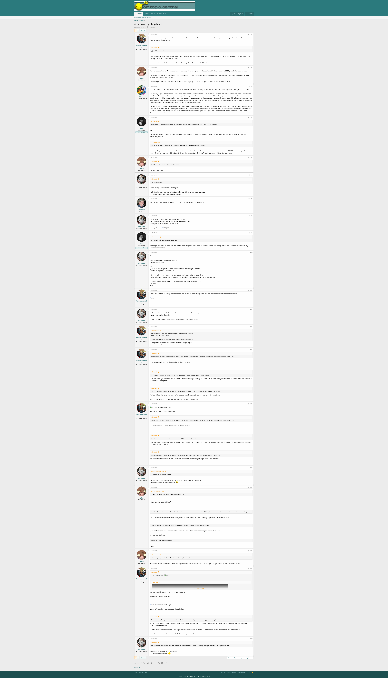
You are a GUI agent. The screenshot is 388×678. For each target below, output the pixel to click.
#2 (252, 67)
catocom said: (155, 237)
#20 (251, 638)
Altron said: (154, 121)
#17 (251, 487)
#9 (252, 233)
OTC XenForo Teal (141, 672)
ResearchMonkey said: (157, 471)
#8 (252, 216)
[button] (154, 14)
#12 (251, 309)
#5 (252, 157)
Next (142, 30)
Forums (139, 14)
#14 (251, 349)
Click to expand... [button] (201, 588)
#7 (252, 199)
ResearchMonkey (141, 27)
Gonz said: (154, 162)
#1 (252, 34)
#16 (251, 467)
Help (248, 672)
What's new (149, 14)
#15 (251, 404)
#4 (252, 117)
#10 (251, 252)
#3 (252, 86)
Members (160, 14)
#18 (251, 551)
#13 (251, 326)
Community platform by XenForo (194, 676)
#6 (252, 175)
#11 (251, 290)
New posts (137, 17)
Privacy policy (242, 672)
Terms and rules (231, 672)
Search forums (146, 17)
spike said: (154, 48)
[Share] (249, 34)
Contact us (222, 672)
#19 (251, 568)
